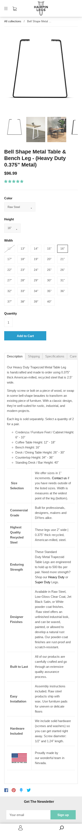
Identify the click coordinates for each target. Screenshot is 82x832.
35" (49, 291)
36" (62, 291)
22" (9, 269)
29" (36, 280)
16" (62, 248)
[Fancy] (21, 790)
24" (36, 269)
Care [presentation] (73, 356)
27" (9, 280)
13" (23, 248)
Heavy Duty (56, 577)
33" (23, 291)
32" (9, 291)
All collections (12, 21)
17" (9, 259)
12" (9, 248)
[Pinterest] (13, 790)
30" (49, 280)
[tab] (14, 356)
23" (23, 269)
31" (62, 280)
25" (49, 269)
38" (23, 301)
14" (36, 248)
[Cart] (15, 8)
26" (62, 269)
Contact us (59, 478)
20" (49, 259)
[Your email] (28, 814)
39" (36, 301)
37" (9, 301)
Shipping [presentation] (34, 356)
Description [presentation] (14, 356)
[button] (14, 181)
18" (23, 259)
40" (49, 301)
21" (62, 259)
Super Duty (42, 582)
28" (23, 280)
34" (36, 291)
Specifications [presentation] (54, 356)
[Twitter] (29, 790)
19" (36, 259)
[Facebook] (6, 790)
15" (49, 248)
